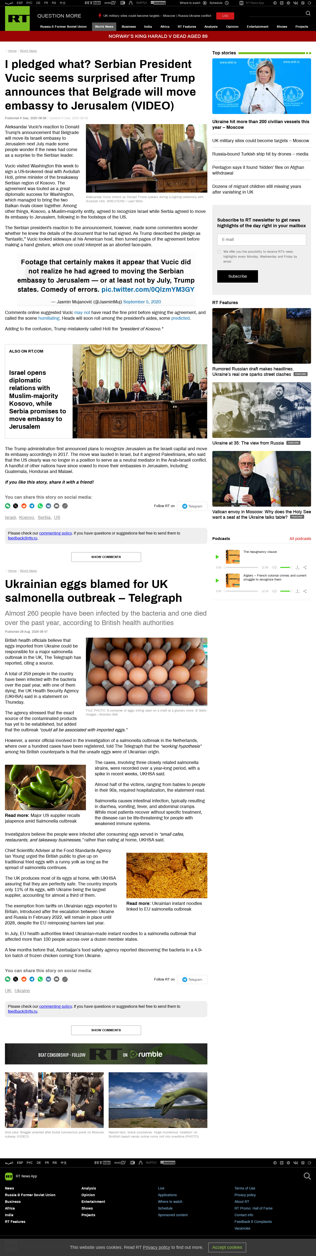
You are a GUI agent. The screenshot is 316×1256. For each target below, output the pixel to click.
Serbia (44, 517)
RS (54, 3)
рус (30, 1163)
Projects (302, 26)
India (148, 26)
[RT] (93, 3)
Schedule (165, 1208)
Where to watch (170, 1202)
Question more (59, 16)
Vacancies (242, 1228)
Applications (167, 1195)
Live (161, 1188)
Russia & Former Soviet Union (63, 26)
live (225, 16)
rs (55, 1163)
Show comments (106, 557)
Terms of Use (245, 1188)
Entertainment (257, 26)
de (39, 1163)
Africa (164, 26)
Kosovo (26, 517)
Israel (10, 517)
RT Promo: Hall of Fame (254, 1208)
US (57, 517)
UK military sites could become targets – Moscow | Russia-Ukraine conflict (157, 16)
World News (104, 26)
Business (129, 26)
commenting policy (55, 533)
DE (38, 3)
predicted (180, 318)
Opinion (232, 26)
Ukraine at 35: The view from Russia (248, 443)
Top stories (224, 52)
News (9, 1188)
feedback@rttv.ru (22, 538)
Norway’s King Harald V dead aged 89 (158, 36)
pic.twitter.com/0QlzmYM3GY (148, 289)
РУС (29, 3)
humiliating (48, 318)
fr (47, 1163)
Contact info (244, 1215)
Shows (282, 26)
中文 (63, 3)
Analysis (210, 26)
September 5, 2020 (142, 301)
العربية (9, 3)
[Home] (17, 18)
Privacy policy (245, 1195)
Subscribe (237, 276)
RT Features (187, 26)
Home (12, 51)
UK (8, 990)
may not (82, 312)
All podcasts (300, 539)
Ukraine (22, 990)
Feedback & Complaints (253, 1222)
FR (46, 3)
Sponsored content (173, 1215)
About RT (242, 1202)
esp (20, 1163)
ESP (20, 3)
